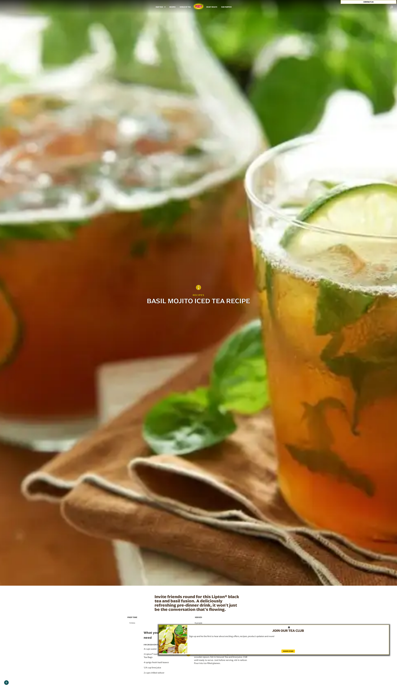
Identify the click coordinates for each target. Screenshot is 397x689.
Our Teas (159, 7)
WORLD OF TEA (185, 7)
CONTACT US (368, 2)
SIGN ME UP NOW (288, 651)
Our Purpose (226, 7)
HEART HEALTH (211, 7)
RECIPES (172, 7)
